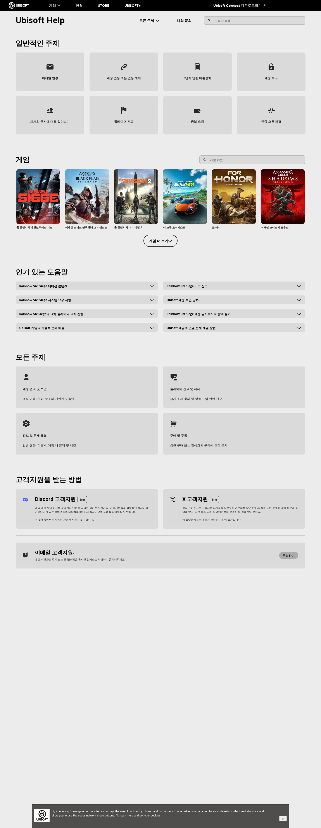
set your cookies (150, 815)
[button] (50, 72)
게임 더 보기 (158, 240)
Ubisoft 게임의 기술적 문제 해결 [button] (41, 328)
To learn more (125, 815)
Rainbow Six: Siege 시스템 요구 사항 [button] (45, 300)
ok (283, 818)
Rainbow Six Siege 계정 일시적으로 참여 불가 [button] (199, 314)
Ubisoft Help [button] (40, 20)
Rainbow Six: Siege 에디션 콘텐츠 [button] (43, 286)
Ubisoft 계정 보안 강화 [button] (183, 300)
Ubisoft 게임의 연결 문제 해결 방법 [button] (191, 328)
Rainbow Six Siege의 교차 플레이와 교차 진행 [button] (51, 314)
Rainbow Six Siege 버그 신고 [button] (187, 286)
